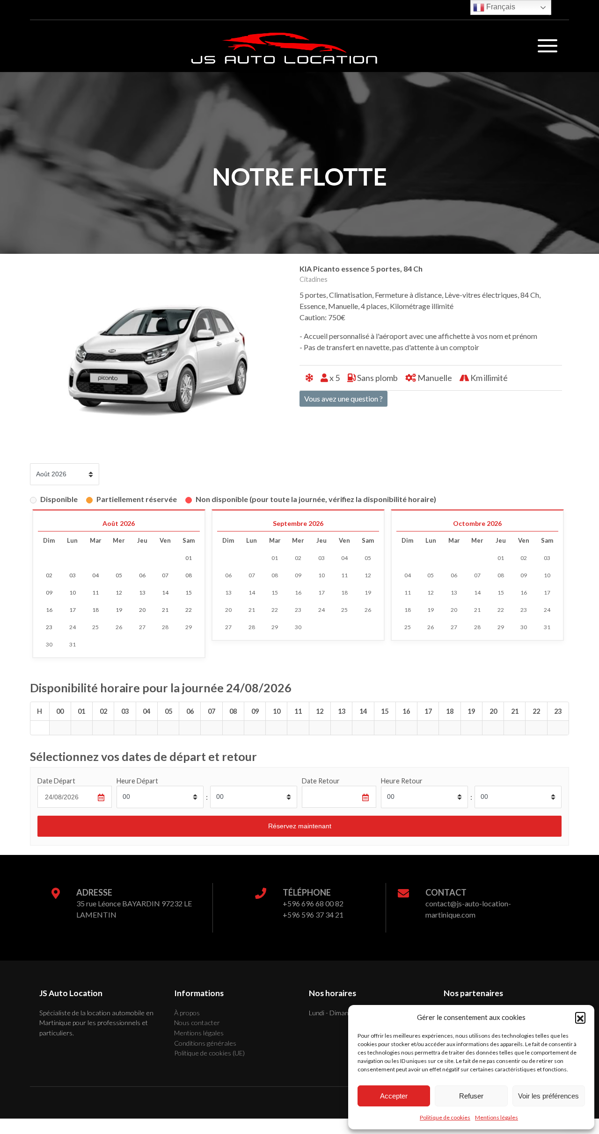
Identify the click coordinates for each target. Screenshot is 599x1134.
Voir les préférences (548, 1096)
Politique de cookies (445, 1117)
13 (228, 592)
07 (251, 575)
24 (72, 627)
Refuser (471, 1096)
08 (274, 575)
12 (368, 575)
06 (228, 575)
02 (298, 557)
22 (274, 609)
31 (72, 644)
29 (188, 627)
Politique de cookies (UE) (209, 1053)
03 (321, 557)
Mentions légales (496, 1117)
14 (251, 592)
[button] (580, 1017)
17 (321, 592)
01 (274, 557)
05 (368, 557)
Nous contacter (197, 1022)
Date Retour (321, 781)
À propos (187, 1013)
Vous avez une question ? (343, 398)
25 (95, 627)
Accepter (394, 1096)
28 (165, 627)
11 (344, 575)
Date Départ (56, 781)
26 (119, 627)
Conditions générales (205, 1043)
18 (344, 592)
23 (298, 609)
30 (49, 644)
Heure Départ (137, 781)
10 (321, 575)
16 (298, 592)
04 (344, 557)
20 (228, 609)
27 (142, 627)
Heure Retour (402, 781)
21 (251, 609)
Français (499, 7)
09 (298, 575)
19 (368, 592)
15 (274, 592)
